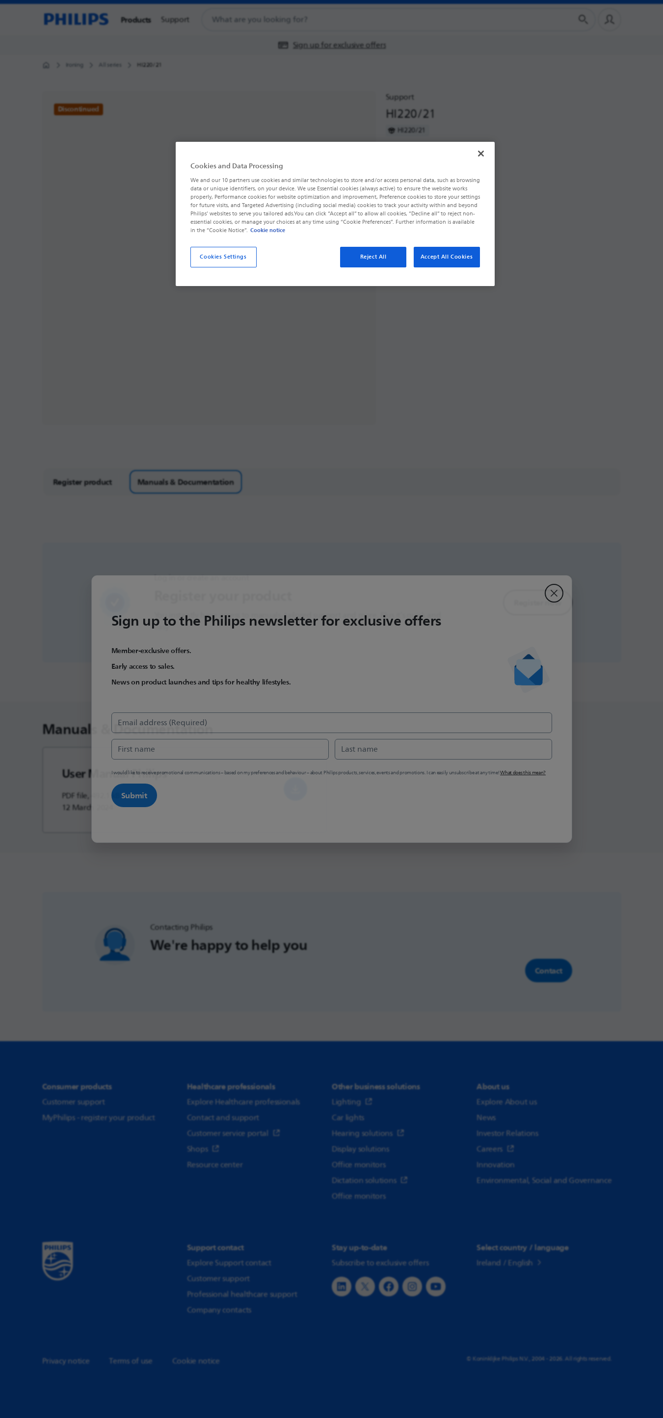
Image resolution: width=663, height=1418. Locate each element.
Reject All (373, 257)
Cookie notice (267, 230)
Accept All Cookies (447, 257)
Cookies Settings (223, 257)
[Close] (481, 153)
